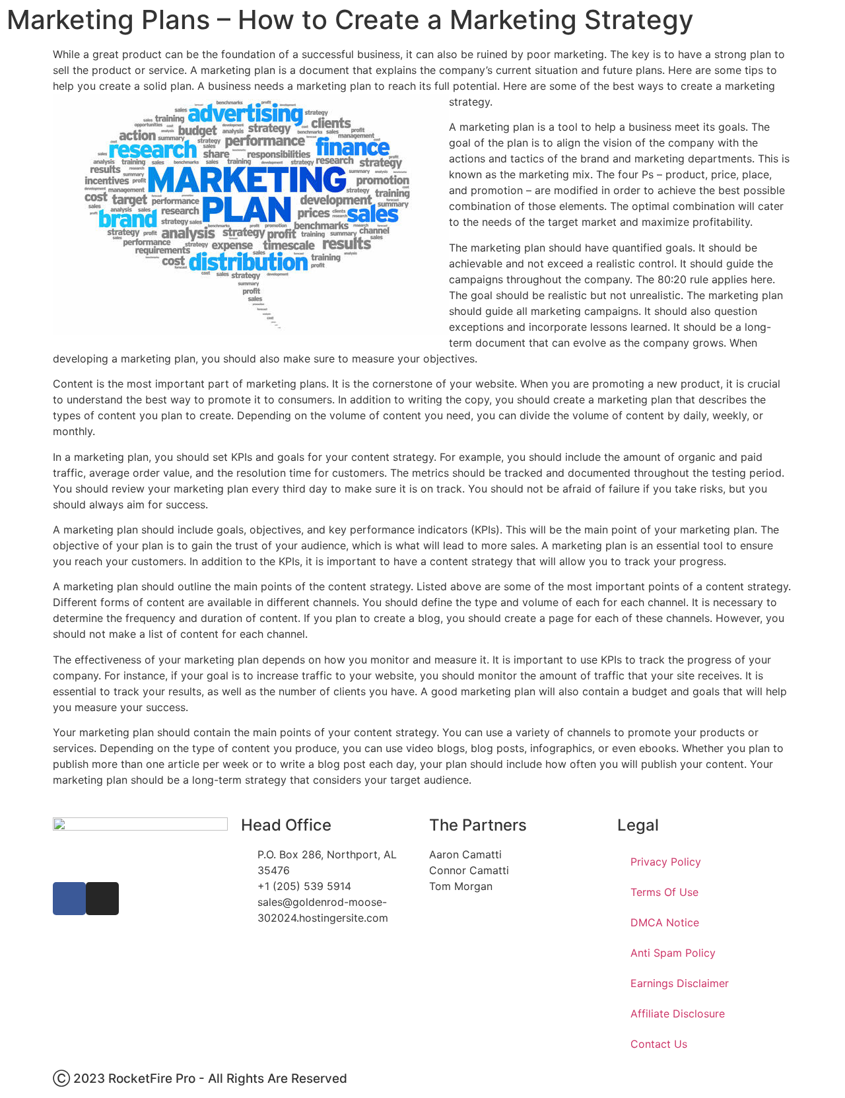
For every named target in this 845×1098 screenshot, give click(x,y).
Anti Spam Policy (673, 952)
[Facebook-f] (69, 898)
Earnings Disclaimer (679, 983)
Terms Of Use (664, 892)
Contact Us (658, 1043)
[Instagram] (102, 898)
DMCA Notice (664, 922)
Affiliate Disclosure (677, 1013)
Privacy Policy (665, 861)
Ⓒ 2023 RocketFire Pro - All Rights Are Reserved (200, 1078)
